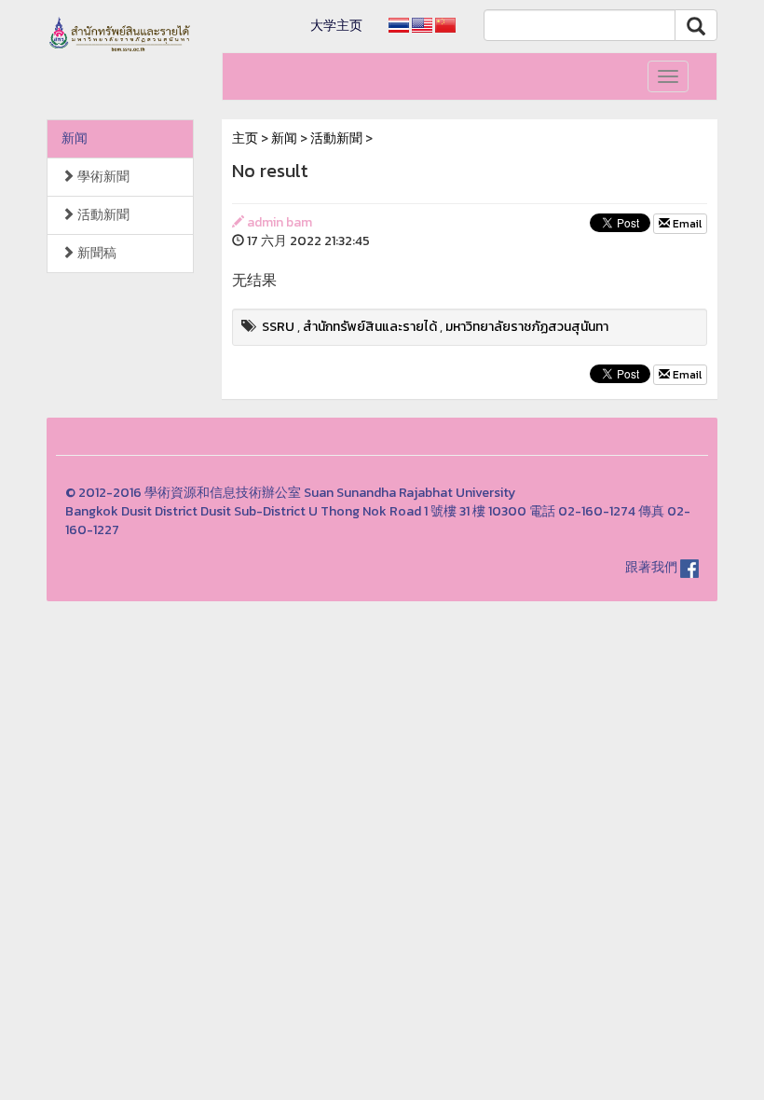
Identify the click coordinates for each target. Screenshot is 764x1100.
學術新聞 (102, 176)
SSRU (278, 327)
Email (686, 223)
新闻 (74, 138)
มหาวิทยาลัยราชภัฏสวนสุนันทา (526, 327)
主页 (245, 138)
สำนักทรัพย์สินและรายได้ (370, 327)
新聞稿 (95, 253)
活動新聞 (102, 215)
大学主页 (336, 25)
